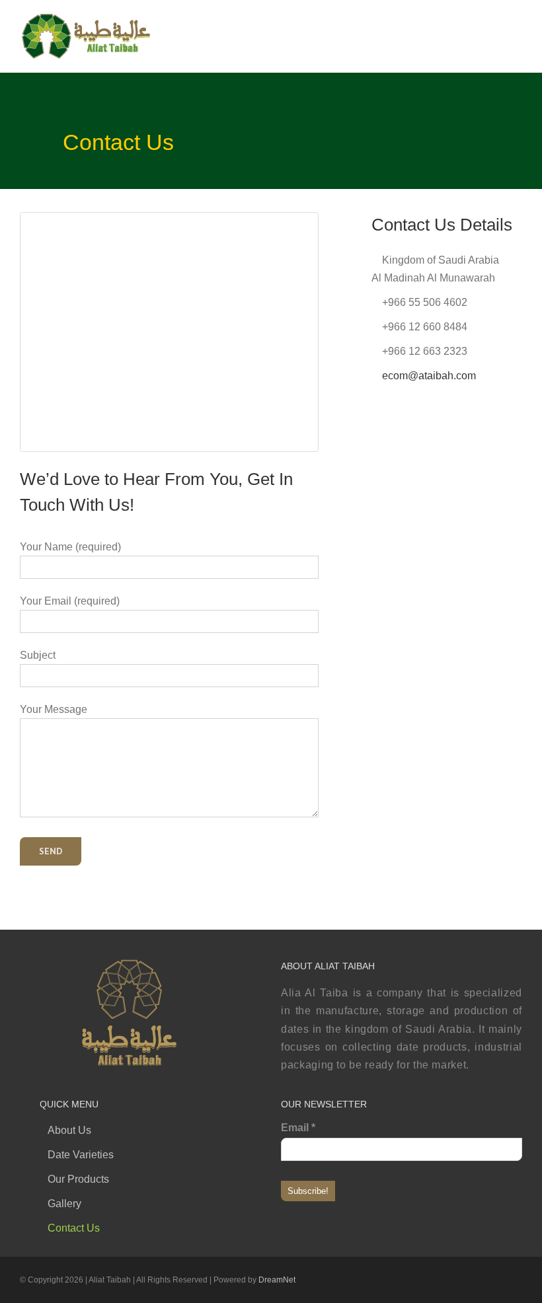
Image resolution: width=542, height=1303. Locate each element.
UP (254, 1283)
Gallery (64, 1203)
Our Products (78, 1179)
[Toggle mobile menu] (517, 23)
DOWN (287, 1283)
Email (298, 1127)
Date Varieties (81, 1154)
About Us (69, 1130)
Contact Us (74, 1228)
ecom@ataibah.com (429, 375)
